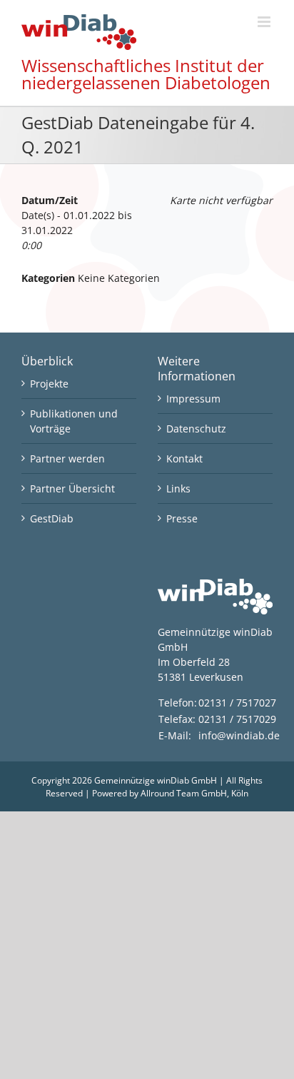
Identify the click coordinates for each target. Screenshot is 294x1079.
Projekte (49, 383)
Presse (182, 518)
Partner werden (67, 458)
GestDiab (52, 518)
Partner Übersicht (72, 488)
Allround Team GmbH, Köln (194, 793)
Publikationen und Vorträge (74, 421)
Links (178, 488)
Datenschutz (196, 428)
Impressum (193, 398)
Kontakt (184, 458)
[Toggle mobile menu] (265, 21)
